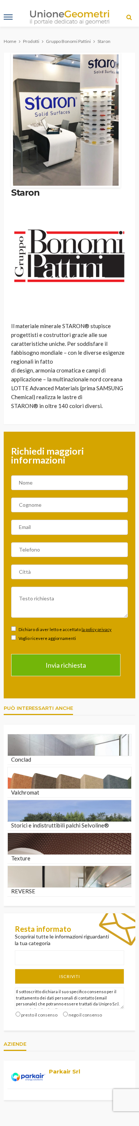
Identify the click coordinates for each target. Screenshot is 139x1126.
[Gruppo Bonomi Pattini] (69, 255)
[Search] (129, 17)
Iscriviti (69, 976)
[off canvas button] (8, 17)
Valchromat (25, 792)
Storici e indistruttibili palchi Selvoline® (60, 825)
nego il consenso (85, 1015)
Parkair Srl (64, 1071)
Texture (20, 858)
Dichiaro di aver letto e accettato (65, 629)
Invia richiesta (66, 665)
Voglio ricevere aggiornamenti (47, 638)
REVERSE (23, 891)
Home (10, 41)
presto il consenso (39, 1015)
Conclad (21, 759)
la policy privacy (97, 629)
